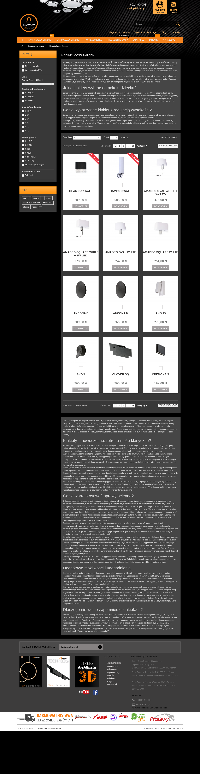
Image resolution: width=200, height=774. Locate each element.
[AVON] (80, 350)
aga (24, 198)
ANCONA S (80, 313)
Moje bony (111, 678)
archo (48, 198)
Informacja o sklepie (143, 656)
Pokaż (106, 137)
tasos (35, 207)
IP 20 (29, 93)
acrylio (36, 198)
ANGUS (160, 313)
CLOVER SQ (120, 374)
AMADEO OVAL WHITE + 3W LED (160, 192)
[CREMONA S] (160, 350)
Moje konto (112, 656)
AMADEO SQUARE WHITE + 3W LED (80, 254)
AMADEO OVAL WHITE (120, 252)
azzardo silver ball (31, 202)
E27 (28, 145)
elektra (26, 207)
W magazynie (33, 70)
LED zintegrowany (34, 165)
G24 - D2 (30, 157)
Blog (164, 32)
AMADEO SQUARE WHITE (160, 252)
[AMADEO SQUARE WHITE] (160, 228)
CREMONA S (160, 374)
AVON (81, 374)
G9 (28, 153)
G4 (27, 149)
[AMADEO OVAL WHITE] (120, 228)
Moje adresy (112, 669)
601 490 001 (138, 4)
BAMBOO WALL (120, 191)
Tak (29, 175)
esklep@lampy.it (143, 704)
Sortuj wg (67, 137)
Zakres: (25, 80)
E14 (28, 141)
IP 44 (29, 97)
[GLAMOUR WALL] (80, 167)
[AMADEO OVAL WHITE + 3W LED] (160, 167)
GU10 (29, 161)
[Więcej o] (29, 197)
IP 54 (29, 101)
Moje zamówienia (114, 663)
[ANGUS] (160, 289)
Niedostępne (32, 66)
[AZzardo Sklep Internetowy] (44, 23)
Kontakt (176, 32)
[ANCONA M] (120, 289)
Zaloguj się (160, 7)
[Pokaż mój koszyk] (174, 7)
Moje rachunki (112, 666)
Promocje (151, 32)
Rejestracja (139, 32)
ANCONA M (120, 313)
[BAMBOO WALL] (120, 167)
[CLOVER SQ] (120, 350)
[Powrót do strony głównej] (22, 46)
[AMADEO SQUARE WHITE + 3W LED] (80, 228)
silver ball (47, 202)
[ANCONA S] (80, 289)
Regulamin (114, 32)
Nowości (127, 32)
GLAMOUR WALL (81, 191)
